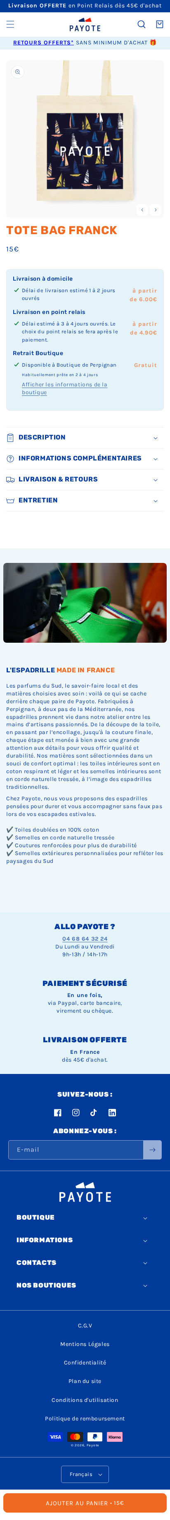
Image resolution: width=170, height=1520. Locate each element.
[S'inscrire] (152, 1150)
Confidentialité (85, 1362)
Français (81, 1474)
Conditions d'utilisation (85, 1400)
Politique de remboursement (85, 1418)
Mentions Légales (85, 1344)
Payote (93, 1445)
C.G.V (85, 1325)
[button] (10, 24)
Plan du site (85, 1381)
